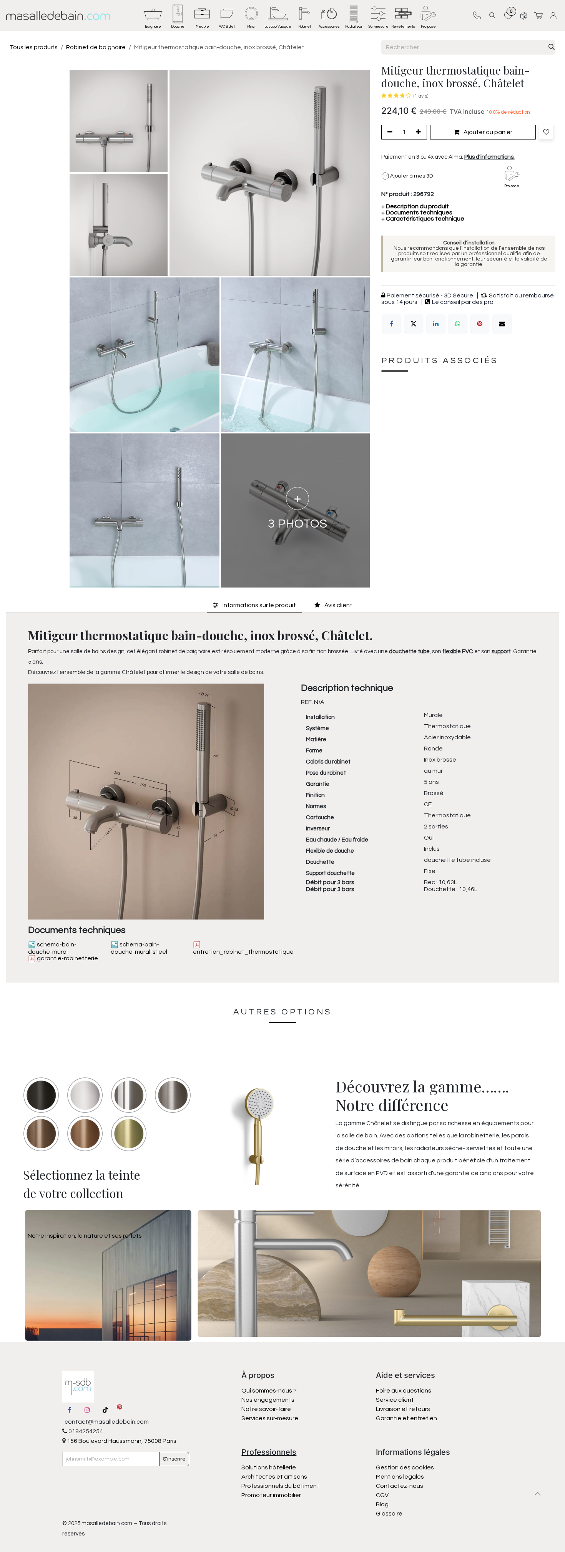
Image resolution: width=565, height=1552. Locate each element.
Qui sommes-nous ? (269, 1391)
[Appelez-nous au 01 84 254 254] (476, 15)
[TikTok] (105, 1410)
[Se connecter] (554, 15)
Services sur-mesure (269, 1418)
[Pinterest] (479, 324)
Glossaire (389, 1514)
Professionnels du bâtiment (280, 1486)
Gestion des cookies (405, 1467)
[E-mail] (502, 324)
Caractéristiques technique (422, 219)
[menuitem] (153, 15)
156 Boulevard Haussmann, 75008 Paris (121, 1441)
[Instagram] (87, 1410)
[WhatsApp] (458, 324)
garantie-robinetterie (67, 958)
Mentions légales (400, 1477)
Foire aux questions (403, 1391)
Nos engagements (268, 1400)
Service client (395, 1400)
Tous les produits (34, 47)
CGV (382, 1495)
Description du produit (415, 207)
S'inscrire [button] (174, 1459)
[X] (413, 324)
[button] (492, 15)
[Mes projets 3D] (524, 15)
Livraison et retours (403, 1409)
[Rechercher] (551, 47)
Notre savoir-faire (266, 1409)
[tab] (254, 605)
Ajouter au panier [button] (487, 132)
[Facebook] (391, 324)
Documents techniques (416, 213)
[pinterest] (119, 1410)
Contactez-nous (400, 1486)
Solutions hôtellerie (268, 1467)
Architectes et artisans (274, 1477)
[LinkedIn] (436, 324)
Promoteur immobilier (271, 1495)
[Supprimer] (388, 132)
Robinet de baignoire (96, 47)
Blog (382, 1504)
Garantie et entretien (406, 1418)
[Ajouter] (419, 132)
